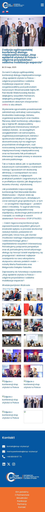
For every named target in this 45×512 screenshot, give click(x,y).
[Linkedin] (3, 464)
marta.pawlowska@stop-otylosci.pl (22, 451)
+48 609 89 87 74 (14, 456)
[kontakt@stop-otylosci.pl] (3, 446)
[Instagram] (13, 464)
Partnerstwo (20, 218)
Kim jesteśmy (22, 491)
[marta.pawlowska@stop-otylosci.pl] (3, 451)
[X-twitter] (8, 464)
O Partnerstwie (22, 495)
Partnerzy (22, 504)
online (5, 104)
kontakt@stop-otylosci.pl (18, 446)
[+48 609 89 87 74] (3, 456)
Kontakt (22, 507)
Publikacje (22, 501)
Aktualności (22, 498)
